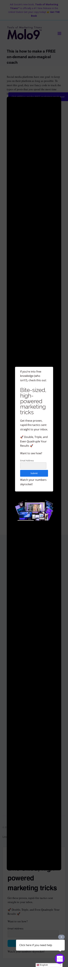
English (43, 965)
